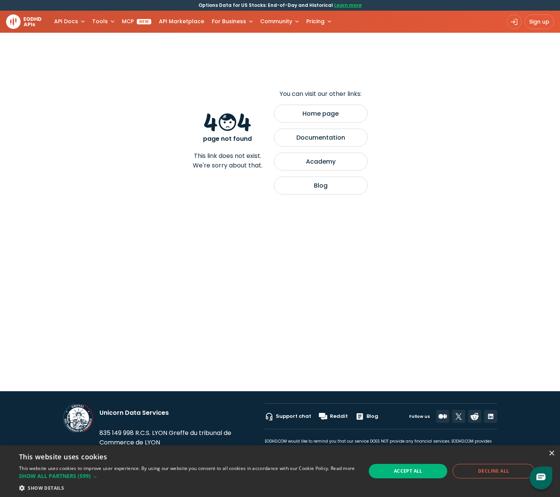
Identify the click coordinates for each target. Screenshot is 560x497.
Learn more (348, 5)
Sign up (539, 21)
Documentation (320, 137)
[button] (187, 475)
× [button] (551, 453)
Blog (321, 185)
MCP (135, 21)
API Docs (66, 21)
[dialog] (280, 471)
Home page (320, 113)
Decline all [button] (493, 471)
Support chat (293, 416)
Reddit (339, 416)
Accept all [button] (408, 471)
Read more (343, 468)
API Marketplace (181, 21)
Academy (321, 161)
